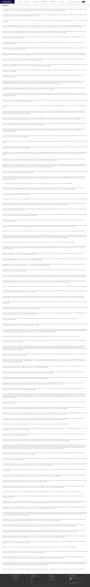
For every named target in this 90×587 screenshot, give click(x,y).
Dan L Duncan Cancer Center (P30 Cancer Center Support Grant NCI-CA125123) (76, 582)
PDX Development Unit (52, 577)
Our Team (15, 580)
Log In (83, 1)
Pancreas (31, 581)
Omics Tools (15, 578)
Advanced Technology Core (73, 583)
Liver (31, 580)
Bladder (31, 577)
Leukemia (31, 579)
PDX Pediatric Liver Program (53, 579)
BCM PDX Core (51, 578)
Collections (15, 577)
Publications (15, 579)
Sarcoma (31, 582)
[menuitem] (19, 2)
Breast (31, 578)
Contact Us (15, 581)
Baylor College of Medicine (53, 580)
